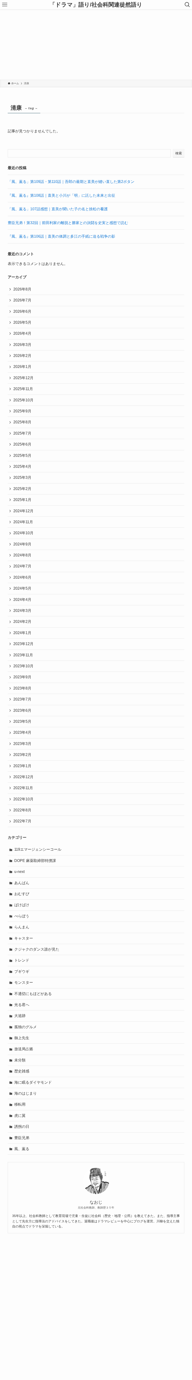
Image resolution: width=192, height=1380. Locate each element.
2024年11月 (23, 522)
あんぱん (21, 883)
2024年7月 (22, 566)
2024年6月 (22, 577)
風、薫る (21, 1149)
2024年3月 (22, 611)
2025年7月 (22, 433)
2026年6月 (22, 311)
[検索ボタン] (187, 4)
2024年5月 (22, 588)
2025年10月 (23, 400)
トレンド (21, 960)
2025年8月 (22, 422)
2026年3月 (22, 345)
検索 (178, 153)
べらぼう (21, 916)
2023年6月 (22, 710)
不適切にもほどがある (33, 994)
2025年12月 (23, 378)
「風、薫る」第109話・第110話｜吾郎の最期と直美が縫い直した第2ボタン (71, 182)
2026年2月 (22, 356)
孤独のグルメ (25, 1027)
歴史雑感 (21, 1071)
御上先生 (21, 1038)
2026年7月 (22, 300)
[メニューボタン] (4, 4)
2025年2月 (22, 489)
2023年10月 (23, 666)
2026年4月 (22, 333)
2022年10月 (23, 799)
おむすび (21, 894)
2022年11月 (23, 788)
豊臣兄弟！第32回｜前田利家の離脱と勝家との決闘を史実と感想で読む (68, 223)
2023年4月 (22, 732)
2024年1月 (22, 633)
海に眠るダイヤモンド (33, 1082)
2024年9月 (22, 544)
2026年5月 (22, 322)
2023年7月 (22, 699)
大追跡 (20, 1016)
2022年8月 (22, 810)
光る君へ (21, 1005)
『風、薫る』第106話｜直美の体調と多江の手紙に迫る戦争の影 (61, 236)
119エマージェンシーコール (37, 849)
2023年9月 (22, 677)
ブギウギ (21, 971)
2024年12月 (23, 511)
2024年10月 (23, 533)
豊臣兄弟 (21, 1138)
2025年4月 (22, 466)
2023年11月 (23, 655)
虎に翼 (20, 1116)
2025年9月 (22, 411)
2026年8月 (22, 289)
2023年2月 (22, 755)
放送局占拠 (23, 1049)
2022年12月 (23, 777)
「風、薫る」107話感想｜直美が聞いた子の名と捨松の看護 (58, 209)
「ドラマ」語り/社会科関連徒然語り (96, 4)
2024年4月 (22, 600)
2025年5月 (22, 456)
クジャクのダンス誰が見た (36, 949)
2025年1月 (22, 500)
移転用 (20, 1104)
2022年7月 (22, 821)
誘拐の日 (21, 1127)
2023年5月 (22, 721)
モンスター (23, 982)
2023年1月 (22, 766)
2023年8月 (22, 688)
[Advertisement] (96, 44)
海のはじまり (25, 1093)
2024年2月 (22, 622)
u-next (19, 872)
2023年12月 (23, 644)
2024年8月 (22, 555)
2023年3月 (22, 744)
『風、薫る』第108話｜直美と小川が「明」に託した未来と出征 (61, 195)
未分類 (20, 1060)
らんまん (21, 927)
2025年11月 (23, 389)
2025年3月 (22, 477)
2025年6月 (22, 444)
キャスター (23, 938)
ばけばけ (21, 905)
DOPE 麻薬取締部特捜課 (35, 861)
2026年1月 (22, 367)
